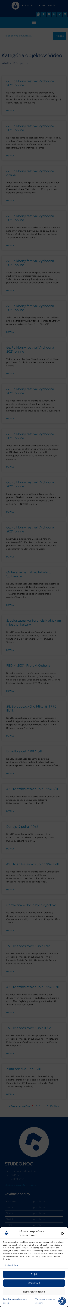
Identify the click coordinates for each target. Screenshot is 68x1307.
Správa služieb (11, 1265)
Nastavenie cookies (34, 1292)
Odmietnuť (34, 1283)
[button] (63, 1233)
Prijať (34, 1274)
